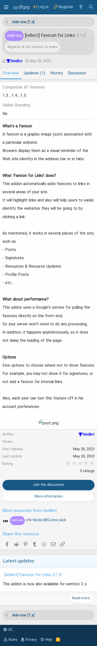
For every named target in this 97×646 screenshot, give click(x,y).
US (9, 630)
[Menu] (6, 7)
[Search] (91, 7)
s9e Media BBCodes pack (38, 520)
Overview (11, 73)
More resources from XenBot (29, 511)
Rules (13, 640)
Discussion (77, 73)
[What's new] (81, 7)
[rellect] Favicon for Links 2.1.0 (32, 575)
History (56, 73)
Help (48, 640)
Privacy (31, 640)
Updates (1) (34, 73)
